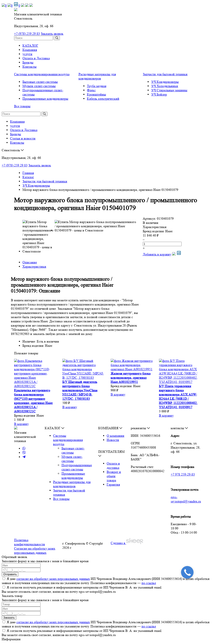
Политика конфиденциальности (29, 542)
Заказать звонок (52, 34)
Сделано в (118, 543)
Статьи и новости (22, 138)
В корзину (21, 424)
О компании (115, 436)
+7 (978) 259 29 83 (27, 34)
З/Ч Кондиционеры (165, 82)
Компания (29, 50)
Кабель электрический (103, 99)
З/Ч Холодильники (164, 86)
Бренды (27, 62)
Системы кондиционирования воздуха (41, 74)
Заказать (9, 617)
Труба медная (96, 86)
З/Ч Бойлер (159, 94)
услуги (27, 54)
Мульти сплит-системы (39, 86)
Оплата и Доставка (36, 58)
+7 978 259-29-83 (183, 474)
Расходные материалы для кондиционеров (97, 76)
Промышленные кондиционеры (45, 99)
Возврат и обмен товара (114, 476)
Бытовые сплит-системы (40, 82)
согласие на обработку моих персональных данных (53, 579)
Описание (29, 262)
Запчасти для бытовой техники (165, 74)
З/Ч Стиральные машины (169, 90)
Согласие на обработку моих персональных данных (34, 550)
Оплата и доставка (113, 465)
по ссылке (149, 583)
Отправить (10, 574)
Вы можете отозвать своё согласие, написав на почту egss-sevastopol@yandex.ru (59, 592)
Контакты (29, 67)
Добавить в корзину (157, 254)
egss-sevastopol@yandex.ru (186, 499)
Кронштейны (96, 94)
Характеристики (34, 266)
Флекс (91, 90)
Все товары (22, 106)
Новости (113, 440)
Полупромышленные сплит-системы (77, 467)
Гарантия (113, 484)
